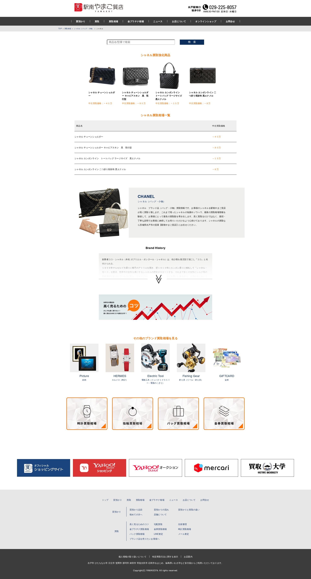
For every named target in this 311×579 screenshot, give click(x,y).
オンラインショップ (205, 21)
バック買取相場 (137, 533)
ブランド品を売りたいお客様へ (145, 538)
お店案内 (188, 556)
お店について (179, 21)
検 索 (192, 42)
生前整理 (182, 524)
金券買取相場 (160, 529)
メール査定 (183, 533)
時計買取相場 (184, 529)
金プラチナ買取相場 (139, 529)
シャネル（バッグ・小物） (84, 28)
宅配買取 (158, 524)
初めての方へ (136, 514)
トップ (105, 499)
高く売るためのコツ (139, 524)
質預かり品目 (136, 509)
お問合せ (230, 21)
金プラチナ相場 (136, 21)
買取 (97, 21)
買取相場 (113, 21)
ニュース (157, 21)
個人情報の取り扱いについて (132, 556)
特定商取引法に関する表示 (165, 556)
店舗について (160, 514)
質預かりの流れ (161, 509)
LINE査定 (158, 533)
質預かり (80, 21)
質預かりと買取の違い (189, 509)
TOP (60, 28)
